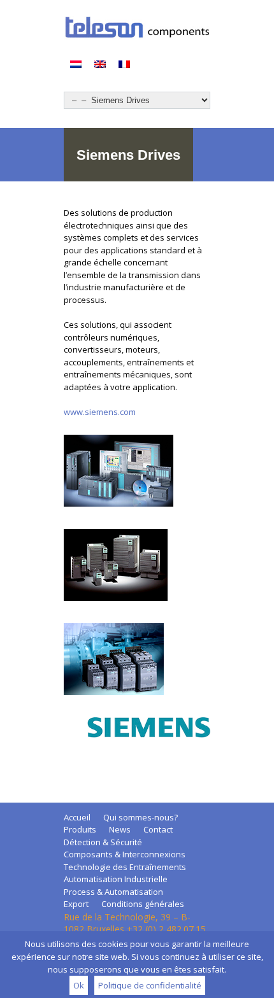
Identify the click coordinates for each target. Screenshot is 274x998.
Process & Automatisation (113, 891)
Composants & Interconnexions (124, 854)
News (120, 829)
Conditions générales (142, 904)
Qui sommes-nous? (140, 817)
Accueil (77, 817)
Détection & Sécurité (103, 842)
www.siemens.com (100, 412)
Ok (78, 985)
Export (76, 904)
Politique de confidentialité (149, 985)
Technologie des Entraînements (125, 867)
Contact (158, 829)
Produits (80, 829)
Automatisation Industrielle (116, 879)
